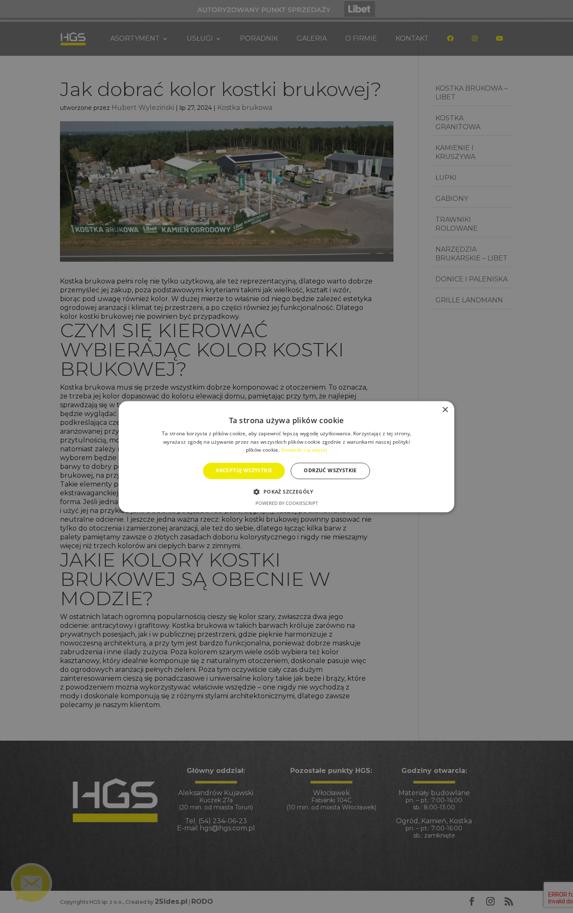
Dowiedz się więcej (304, 450)
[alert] (286, 456)
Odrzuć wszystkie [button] (330, 470)
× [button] (445, 410)
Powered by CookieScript (286, 503)
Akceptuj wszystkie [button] (244, 470)
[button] (286, 491)
